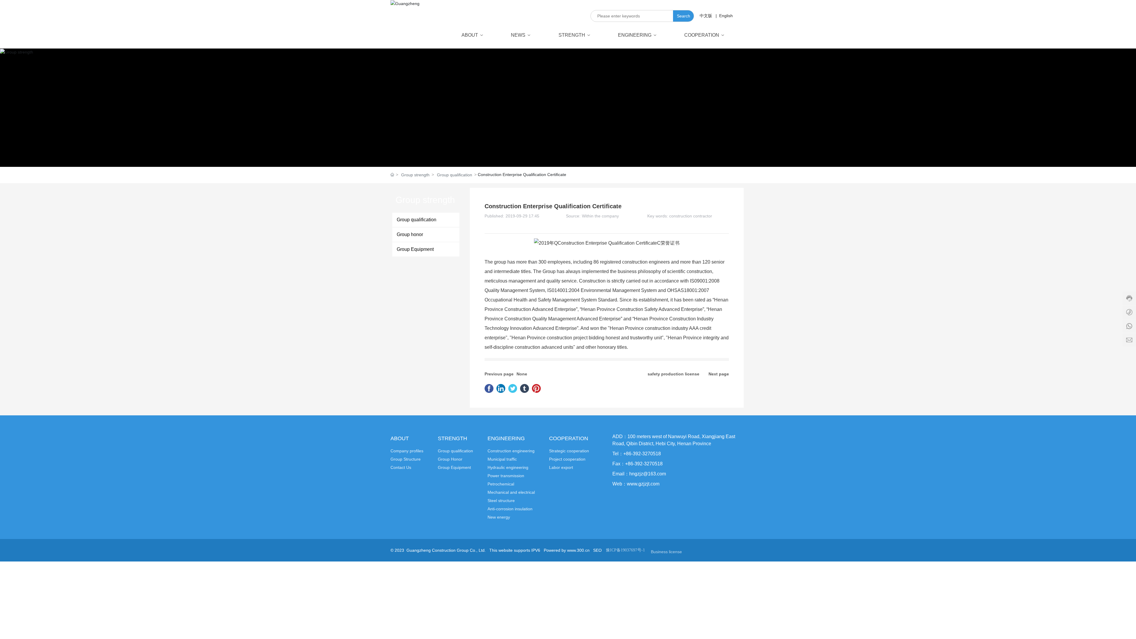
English (725, 15)
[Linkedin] (500, 388)
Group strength (415, 174)
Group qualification (454, 174)
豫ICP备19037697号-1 (625, 550)
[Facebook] (489, 388)
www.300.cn (578, 550)
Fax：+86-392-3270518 (637, 463)
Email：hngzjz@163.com (639, 473)
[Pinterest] (536, 388)
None (522, 374)
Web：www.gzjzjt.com (635, 483)
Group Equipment (415, 249)
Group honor (410, 234)
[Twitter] (512, 388)
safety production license (673, 374)
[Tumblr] (524, 388)
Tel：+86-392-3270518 (636, 453)
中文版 (706, 15)
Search (683, 16)
